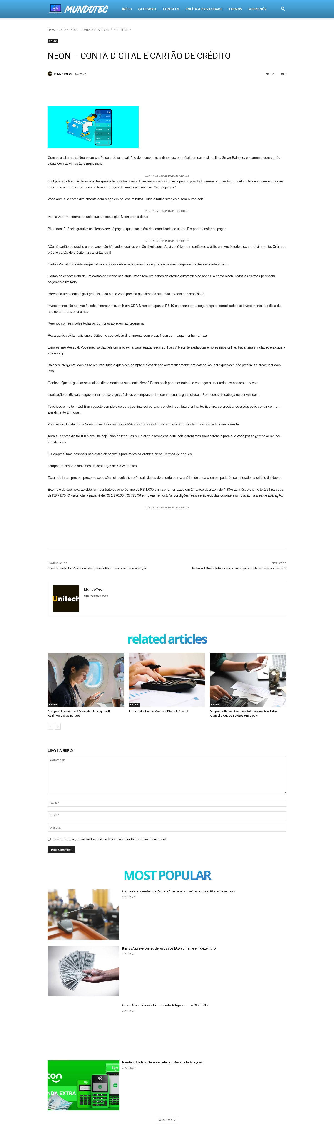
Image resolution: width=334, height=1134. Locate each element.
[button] (282, 9)
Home (52, 30)
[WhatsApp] (111, 90)
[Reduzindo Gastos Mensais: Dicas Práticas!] (167, 680)
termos (235, 9)
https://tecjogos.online (96, 595)
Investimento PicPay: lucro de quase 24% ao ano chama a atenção (97, 568)
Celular (63, 30)
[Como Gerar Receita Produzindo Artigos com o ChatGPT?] (83, 1028)
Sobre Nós (257, 9)
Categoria (147, 9)
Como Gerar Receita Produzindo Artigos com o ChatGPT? (165, 1005)
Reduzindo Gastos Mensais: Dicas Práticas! (158, 711)
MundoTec (64, 73)
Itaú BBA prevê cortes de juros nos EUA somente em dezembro (169, 948)
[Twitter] (90, 90)
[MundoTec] (51, 73)
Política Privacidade (204, 9)
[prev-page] (50, 727)
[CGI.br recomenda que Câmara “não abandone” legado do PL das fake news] (83, 914)
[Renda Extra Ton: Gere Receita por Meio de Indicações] (83, 1085)
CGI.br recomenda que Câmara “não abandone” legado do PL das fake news (178, 891)
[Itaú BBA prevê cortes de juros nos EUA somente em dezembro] (83, 971)
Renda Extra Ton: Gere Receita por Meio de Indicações (162, 1062)
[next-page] (58, 727)
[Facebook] (80, 90)
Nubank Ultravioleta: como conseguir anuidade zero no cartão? (239, 568)
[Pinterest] (101, 90)
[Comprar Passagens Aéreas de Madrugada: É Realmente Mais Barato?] (86, 680)
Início (127, 9)
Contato (171, 9)
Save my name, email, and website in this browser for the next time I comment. (110, 839)
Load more (165, 1119)
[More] (122, 90)
